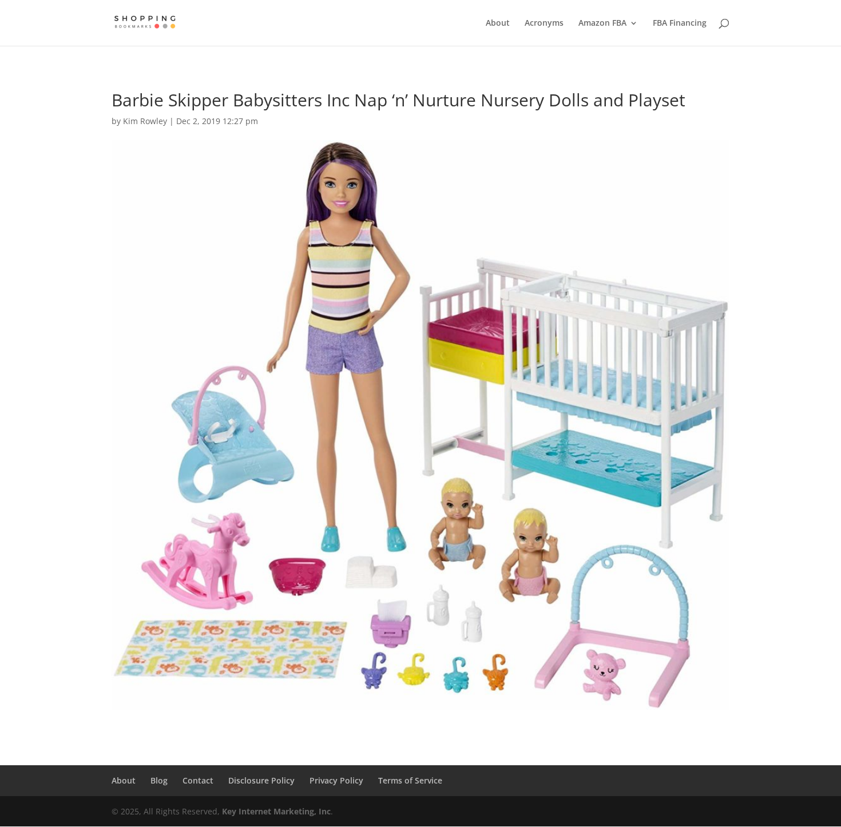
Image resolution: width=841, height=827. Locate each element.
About (498, 23)
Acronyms (544, 23)
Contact (198, 780)
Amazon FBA (602, 23)
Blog (159, 780)
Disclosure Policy (261, 780)
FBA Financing (680, 23)
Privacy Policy (336, 780)
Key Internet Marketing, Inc (276, 811)
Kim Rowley (145, 121)
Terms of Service (410, 780)
